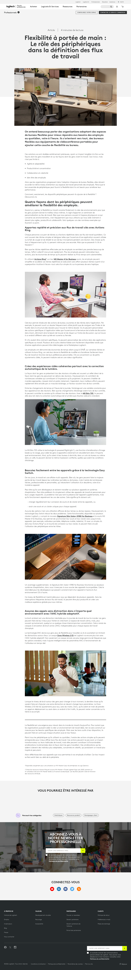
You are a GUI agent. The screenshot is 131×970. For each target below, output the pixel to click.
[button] (12, 12)
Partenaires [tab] (81, 6)
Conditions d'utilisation (38, 964)
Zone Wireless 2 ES (65, 635)
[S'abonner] (83, 850)
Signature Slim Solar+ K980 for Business (75, 516)
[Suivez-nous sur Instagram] (15, 947)
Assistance (112, 2)
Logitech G (86, 1)
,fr (122, 2)
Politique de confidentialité (99, 959)
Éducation (105, 1)
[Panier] (122, 6)
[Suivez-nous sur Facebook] (5, 947)
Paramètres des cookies (75, 964)
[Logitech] (17, 6)
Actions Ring (40, 259)
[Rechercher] (107, 6)
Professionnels (95, 1)
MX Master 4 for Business (65, 259)
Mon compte (117, 6)
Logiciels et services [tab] (50, 6)
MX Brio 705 (88, 393)
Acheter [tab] (33, 6)
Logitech (78, 1)
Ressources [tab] (67, 6)
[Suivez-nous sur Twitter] (10, 947)
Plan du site (89, 964)
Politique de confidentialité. (58, 861)
